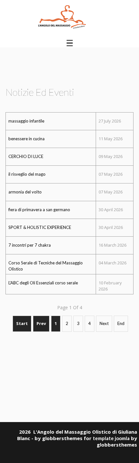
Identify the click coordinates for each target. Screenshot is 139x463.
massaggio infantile (26, 120)
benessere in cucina (26, 138)
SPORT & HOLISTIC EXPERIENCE (39, 227)
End (120, 323)
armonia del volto (25, 191)
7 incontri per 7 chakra (29, 245)
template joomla (111, 438)
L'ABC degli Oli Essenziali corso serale (43, 282)
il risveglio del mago (27, 174)
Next (104, 323)
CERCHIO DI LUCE (25, 156)
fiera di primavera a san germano (39, 209)
